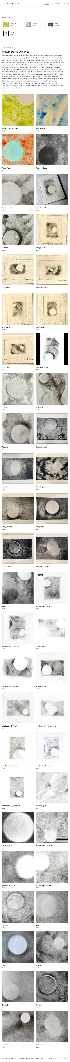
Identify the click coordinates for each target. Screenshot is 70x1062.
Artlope (40, 1058)
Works (46, 3)
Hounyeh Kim (11, 3)
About (65, 3)
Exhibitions (56, 3)
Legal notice (64, 1058)
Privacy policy (53, 1058)
